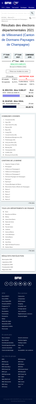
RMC (3, 376)
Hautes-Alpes (9, 247)
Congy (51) (8, 132)
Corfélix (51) (8, 152)
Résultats (31, 7)
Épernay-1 (8, 179)
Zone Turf (20, 384)
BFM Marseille (22, 371)
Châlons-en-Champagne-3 (12, 174)
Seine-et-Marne (9, 232)
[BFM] (2, 2)
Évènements (5, 313)
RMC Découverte (6, 381)
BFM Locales (5, 364)
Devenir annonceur (23, 337)
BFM (3, 7)
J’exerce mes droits (7, 347)
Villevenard (4, 21)
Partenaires (5, 316)
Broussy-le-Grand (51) (11, 155)
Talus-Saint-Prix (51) (11, 124)
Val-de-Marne (9, 237)
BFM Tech (20, 361)
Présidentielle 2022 (7, 267)
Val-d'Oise (8, 242)
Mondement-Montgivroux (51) (13, 137)
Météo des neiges (6, 321)
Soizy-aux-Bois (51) (10, 142)
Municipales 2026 (7, 259)
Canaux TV (5, 308)
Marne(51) (11, 17)
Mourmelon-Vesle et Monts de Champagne (17, 187)
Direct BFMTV (5, 296)
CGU (19, 347)
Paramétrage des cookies (8, 345)
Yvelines (7, 229)
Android (29, 284)
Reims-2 (7, 192)
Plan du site (5, 328)
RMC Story (5, 384)
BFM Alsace (21, 364)
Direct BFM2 (5, 298)
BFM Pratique (21, 301)
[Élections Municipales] (11, 3)
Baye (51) (7, 130)
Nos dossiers (5, 311)
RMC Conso (21, 381)
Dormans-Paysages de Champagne (15, 176)
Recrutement (5, 340)
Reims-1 (7, 189)
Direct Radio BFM (6, 301)
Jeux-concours (22, 311)
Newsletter (20, 284)
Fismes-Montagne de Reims (13, 184)
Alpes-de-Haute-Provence (12, 244)
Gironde (7, 224)
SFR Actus (4, 386)
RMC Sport (21, 376)
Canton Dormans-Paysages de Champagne (14, 19)
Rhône (7, 217)
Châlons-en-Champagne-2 (12, 171)
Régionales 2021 (6, 269)
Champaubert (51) (10, 150)
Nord (6, 212)
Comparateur (21, 298)
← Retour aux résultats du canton (18, 71)
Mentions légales (22, 340)
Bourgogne (8, 166)
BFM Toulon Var (22, 374)
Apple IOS (25, 284)
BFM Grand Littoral (23, 369)
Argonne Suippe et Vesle (12, 164)
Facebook (6, 284)
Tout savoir (15, 7)
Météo (3, 318)
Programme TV (6, 306)
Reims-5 (7, 199)
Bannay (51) (8, 147)
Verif (19, 386)
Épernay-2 (8, 181)
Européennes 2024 (7, 264)
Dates (8, 7)
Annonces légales (22, 316)
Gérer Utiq (21, 345)
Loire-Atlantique (9, 234)
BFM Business (21, 359)
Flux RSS (16, 284)
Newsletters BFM (6, 323)
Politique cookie (22, 342)
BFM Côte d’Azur (6, 366)
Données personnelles (7, 342)
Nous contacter (6, 337)
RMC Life (20, 379)
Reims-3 (7, 194)
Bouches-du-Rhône (10, 214)
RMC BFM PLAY (6, 379)
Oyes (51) (8, 122)
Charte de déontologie (7, 350)
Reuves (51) (8, 127)
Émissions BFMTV (6, 303)
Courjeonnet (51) (10, 119)
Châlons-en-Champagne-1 (12, 169)
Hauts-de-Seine (9, 222)
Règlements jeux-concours (25, 313)
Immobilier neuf (22, 306)
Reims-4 (7, 197)
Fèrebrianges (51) (10, 140)
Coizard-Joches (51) (11, 135)
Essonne (7, 239)
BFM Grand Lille (6, 369)
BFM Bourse (5, 361)
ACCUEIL (3, 17)
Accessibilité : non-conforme (25, 350)
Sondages (23, 7)
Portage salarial (22, 308)
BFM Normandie (6, 374)
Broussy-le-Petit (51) (11, 145)
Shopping (20, 303)
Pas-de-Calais (9, 227)
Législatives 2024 (7, 262)
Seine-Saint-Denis (10, 219)
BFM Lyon (4, 371)
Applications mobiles (7, 326)
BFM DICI (20, 366)
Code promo (21, 296)
